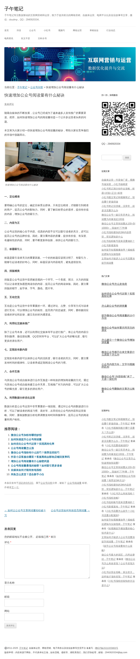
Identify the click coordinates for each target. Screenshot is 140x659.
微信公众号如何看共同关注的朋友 (118, 329)
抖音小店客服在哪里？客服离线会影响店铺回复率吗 (40, 456)
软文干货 (25, 38)
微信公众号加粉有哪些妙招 (26, 435)
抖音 (19, 30)
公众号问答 (46, 483)
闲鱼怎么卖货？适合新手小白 (27, 474)
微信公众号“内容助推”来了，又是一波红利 (118, 378)
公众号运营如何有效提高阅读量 (70, 510)
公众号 (32, 30)
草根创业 (94, 30)
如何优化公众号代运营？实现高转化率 (32, 443)
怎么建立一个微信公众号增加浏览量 (118, 341)
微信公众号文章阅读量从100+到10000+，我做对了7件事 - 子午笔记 (118, 471)
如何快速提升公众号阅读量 (26, 439)
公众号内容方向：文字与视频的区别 (118, 365)
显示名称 (9, 582)
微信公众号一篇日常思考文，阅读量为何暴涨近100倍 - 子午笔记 (118, 454)
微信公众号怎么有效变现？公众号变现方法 (118, 563)
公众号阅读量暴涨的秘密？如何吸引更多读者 (36, 465)
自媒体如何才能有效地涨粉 (26, 469)
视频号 (61, 30)
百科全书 (42, 38)
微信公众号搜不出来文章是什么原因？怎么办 (118, 353)
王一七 (15, 487)
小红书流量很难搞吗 (117, 445)
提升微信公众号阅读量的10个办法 (118, 316)
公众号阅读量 (74, 483)
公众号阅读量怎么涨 (22, 448)
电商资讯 (8, 38)
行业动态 (110, 30)
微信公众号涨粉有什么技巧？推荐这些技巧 (35, 452)
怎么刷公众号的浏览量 (114, 305)
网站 (6, 610)
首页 (6, 30)
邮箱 (6, 596)
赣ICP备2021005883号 (106, 648)
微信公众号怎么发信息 (114, 284)
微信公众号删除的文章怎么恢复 (118, 390)
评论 (7, 542)
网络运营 (77, 30)
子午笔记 (13, 8)
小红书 (47, 30)
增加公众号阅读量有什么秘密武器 (30, 461)
